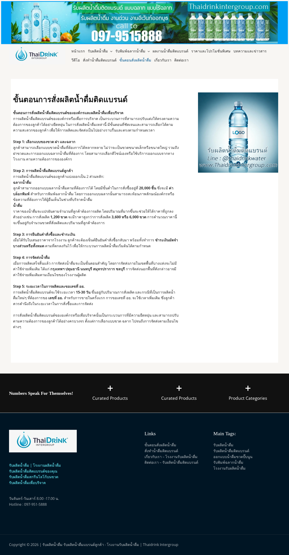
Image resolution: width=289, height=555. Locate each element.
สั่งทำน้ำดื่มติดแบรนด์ (100, 60)
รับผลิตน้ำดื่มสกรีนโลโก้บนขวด (33, 476)
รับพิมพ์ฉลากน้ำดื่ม (130, 51)
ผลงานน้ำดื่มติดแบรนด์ (170, 51)
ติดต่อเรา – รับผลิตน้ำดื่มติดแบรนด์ (171, 462)
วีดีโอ (75, 60)
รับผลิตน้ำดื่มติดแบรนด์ (231, 450)
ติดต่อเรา (181, 60)
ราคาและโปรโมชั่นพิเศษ (211, 51)
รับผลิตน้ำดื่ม (98, 51)
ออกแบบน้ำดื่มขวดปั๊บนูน (232, 456)
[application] (110, 51)
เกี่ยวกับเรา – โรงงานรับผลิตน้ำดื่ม (171, 456)
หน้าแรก (78, 51)
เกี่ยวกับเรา (162, 60)
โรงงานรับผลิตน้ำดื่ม (229, 468)
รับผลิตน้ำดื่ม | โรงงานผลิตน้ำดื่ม (35, 465)
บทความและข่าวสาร (250, 51)
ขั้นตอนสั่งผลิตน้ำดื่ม (135, 60)
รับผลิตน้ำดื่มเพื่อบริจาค (27, 482)
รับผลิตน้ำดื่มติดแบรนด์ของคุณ (33, 471)
